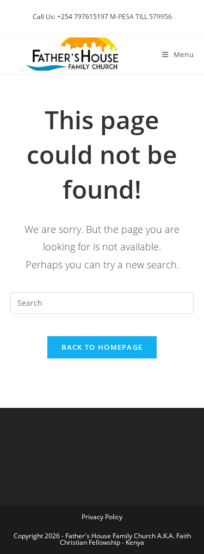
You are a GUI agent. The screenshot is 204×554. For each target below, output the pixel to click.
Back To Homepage (102, 347)
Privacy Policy (102, 516)
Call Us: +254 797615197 (70, 16)
